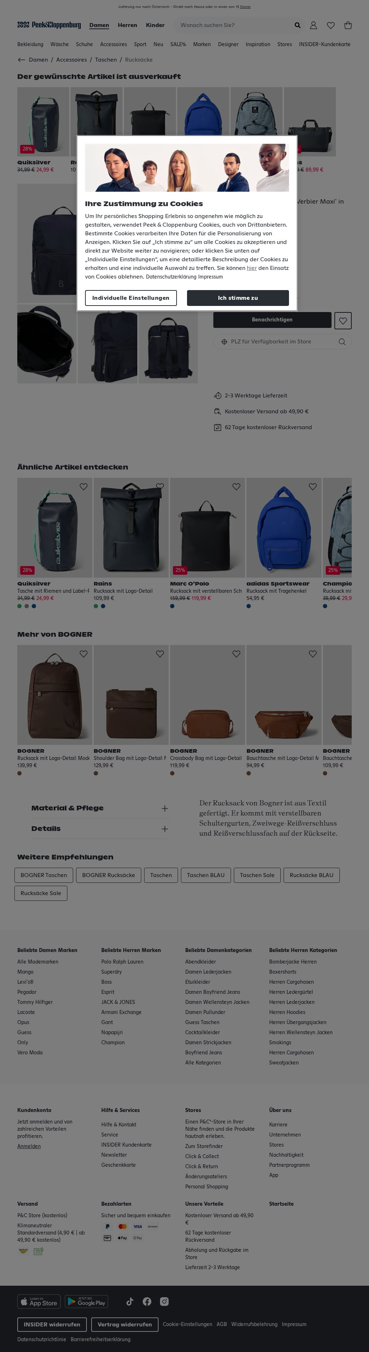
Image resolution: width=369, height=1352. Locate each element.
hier (252, 268)
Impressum (210, 277)
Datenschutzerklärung (171, 277)
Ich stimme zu (238, 298)
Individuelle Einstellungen (130, 298)
